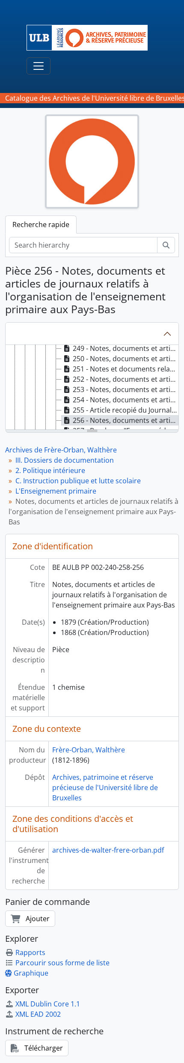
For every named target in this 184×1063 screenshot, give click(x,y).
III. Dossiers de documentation (64, 460)
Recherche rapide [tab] (40, 224)
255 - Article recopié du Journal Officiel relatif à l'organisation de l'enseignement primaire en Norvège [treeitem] (125, 410)
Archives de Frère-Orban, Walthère (61, 450)
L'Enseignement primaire (55, 491)
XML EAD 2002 (38, 1014)
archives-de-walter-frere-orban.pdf (108, 850)
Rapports (30, 952)
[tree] (92, 388)
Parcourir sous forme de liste (62, 962)
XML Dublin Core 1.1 (47, 1004)
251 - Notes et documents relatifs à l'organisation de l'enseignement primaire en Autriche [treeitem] (125, 369)
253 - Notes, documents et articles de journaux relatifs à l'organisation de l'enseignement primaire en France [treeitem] (125, 389)
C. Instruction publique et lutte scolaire (78, 480)
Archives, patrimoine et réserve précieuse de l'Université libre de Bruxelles (105, 787)
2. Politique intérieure (50, 470)
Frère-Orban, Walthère (88, 750)
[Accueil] (90, 37)
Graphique (31, 973)
